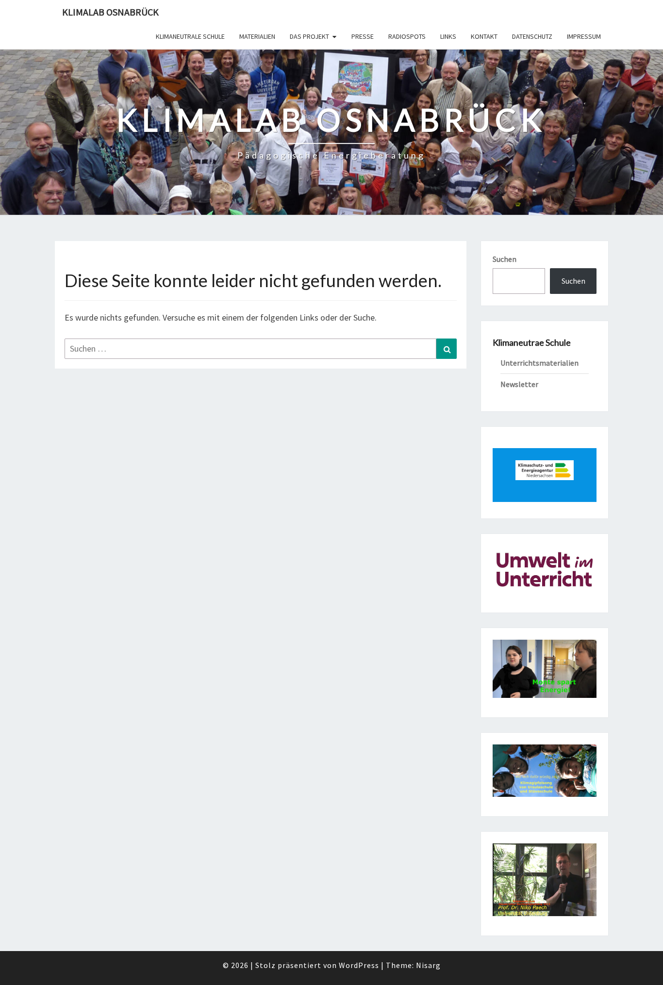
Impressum (584, 36)
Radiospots (407, 36)
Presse (362, 36)
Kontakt (484, 36)
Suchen (504, 259)
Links (448, 36)
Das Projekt (309, 36)
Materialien (257, 36)
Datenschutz (532, 36)
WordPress (359, 965)
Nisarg (428, 965)
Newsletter (519, 384)
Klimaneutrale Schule (190, 36)
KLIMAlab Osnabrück (110, 12)
